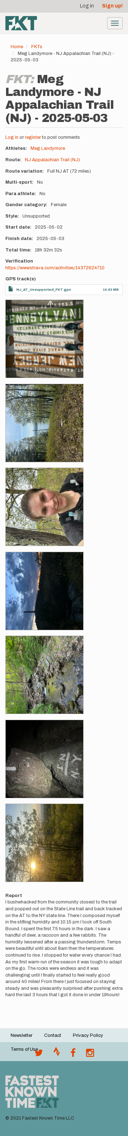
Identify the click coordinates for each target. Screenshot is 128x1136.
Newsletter (21, 1035)
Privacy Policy (88, 1035)
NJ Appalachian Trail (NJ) (52, 159)
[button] (44, 339)
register (33, 137)
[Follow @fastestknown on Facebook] (73, 1054)
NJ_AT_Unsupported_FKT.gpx (43, 289)
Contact (52, 1035)
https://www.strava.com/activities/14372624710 (55, 267)
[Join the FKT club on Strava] (56, 1054)
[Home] (21, 23)
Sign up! (112, 6)
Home (17, 46)
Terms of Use (24, 1049)
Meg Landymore (48, 148)
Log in (87, 6)
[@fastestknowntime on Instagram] (90, 1054)
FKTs (36, 46)
